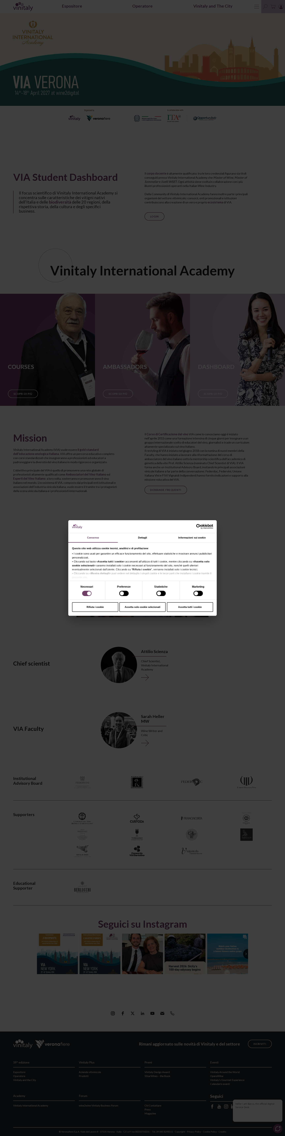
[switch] (124, 594)
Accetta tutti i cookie (190, 607)
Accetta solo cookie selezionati (142, 607)
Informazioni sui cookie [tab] (192, 537)
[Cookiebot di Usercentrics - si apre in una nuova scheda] (198, 526)
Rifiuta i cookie (95, 607)
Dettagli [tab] (142, 537)
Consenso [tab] (93, 537)
